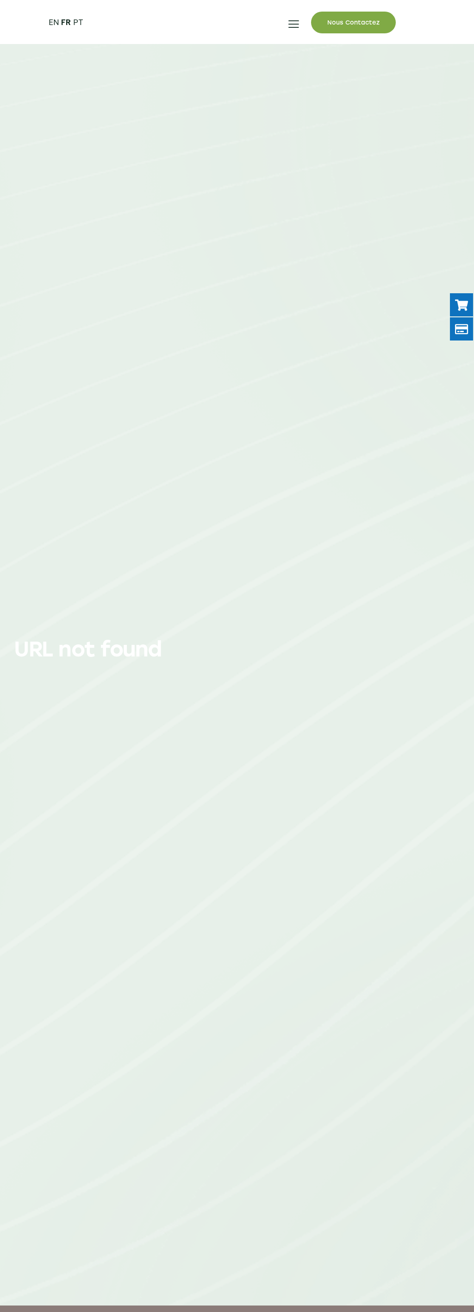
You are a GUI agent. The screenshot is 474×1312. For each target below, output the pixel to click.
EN (54, 22)
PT (78, 22)
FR (66, 22)
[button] (293, 24)
